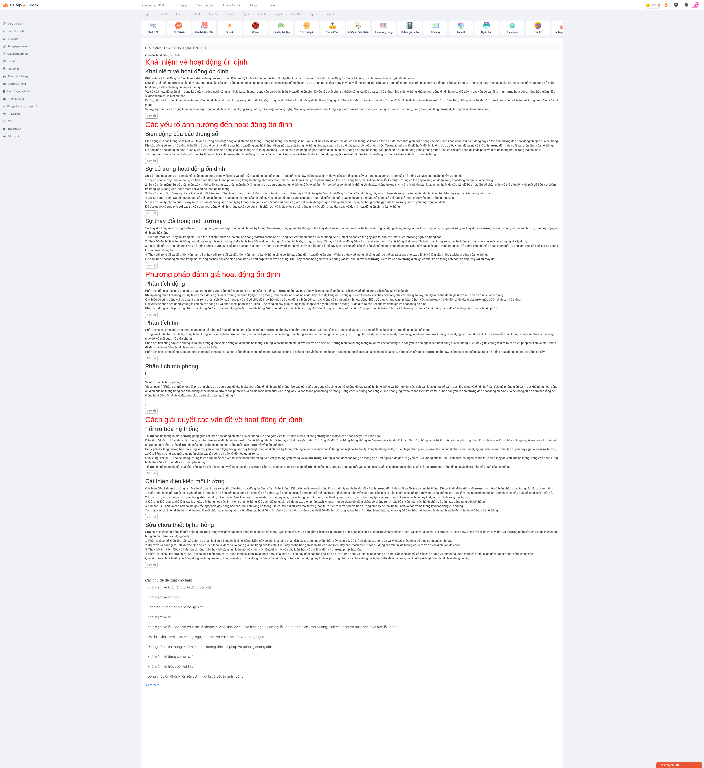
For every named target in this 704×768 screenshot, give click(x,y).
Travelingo (14, 113)
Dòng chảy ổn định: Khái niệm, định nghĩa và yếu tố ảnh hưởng (195, 676)
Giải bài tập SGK (153, 5)
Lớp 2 (163, 14)
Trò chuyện (180, 5)
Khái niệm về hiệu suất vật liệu (170, 666)
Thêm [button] (271, 5)
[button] (697, 5)
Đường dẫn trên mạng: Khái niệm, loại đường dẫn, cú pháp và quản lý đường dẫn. (210, 647)
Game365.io (231, 5)
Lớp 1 (147, 14)
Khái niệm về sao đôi (163, 597)
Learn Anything (17, 83)
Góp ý (253, 5)
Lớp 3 (180, 14)
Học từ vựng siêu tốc (19, 91)
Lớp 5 (213, 14)
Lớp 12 (330, 14)
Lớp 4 (196, 14)
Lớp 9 (278, 14)
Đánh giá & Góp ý (18, 76)
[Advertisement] (633, 46)
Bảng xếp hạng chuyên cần (23, 106)
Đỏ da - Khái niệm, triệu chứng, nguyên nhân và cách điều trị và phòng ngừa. (206, 637)
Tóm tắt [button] (151, 115)
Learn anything (157, 48)
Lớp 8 (262, 14)
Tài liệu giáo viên (17, 46)
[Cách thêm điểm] (658, 5)
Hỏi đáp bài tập (17, 31)
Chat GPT (13, 38)
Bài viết (11, 61)
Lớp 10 (295, 14)
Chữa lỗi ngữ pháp (17, 53)
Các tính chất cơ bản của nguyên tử (175, 607)
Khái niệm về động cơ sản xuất (171, 656)
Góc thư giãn (205, 5)
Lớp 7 (245, 14)
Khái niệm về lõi (159, 617)
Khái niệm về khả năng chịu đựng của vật (179, 587)
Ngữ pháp (14, 68)
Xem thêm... (153, 685)
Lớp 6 (229, 14)
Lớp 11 (313, 14)
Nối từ (11, 121)
